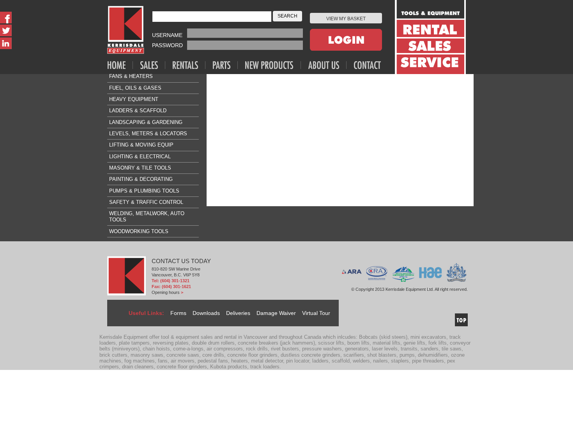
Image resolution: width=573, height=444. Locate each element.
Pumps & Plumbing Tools (144, 191)
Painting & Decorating (141, 179)
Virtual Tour (316, 313)
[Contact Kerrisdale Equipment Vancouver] (367, 65)
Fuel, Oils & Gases (135, 88)
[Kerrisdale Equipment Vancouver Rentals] (189, 65)
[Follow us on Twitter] (6, 30)
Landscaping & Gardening (145, 122)
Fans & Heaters (131, 76)
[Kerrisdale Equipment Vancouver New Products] (273, 65)
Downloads (206, 313)
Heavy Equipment (133, 99)
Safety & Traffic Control (146, 202)
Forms (178, 313)
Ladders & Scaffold (137, 110)
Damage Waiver (276, 313)
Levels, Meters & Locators (148, 133)
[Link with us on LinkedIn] (6, 43)
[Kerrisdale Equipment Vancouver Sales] (152, 65)
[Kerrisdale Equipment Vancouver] (120, 65)
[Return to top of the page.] (461, 319)
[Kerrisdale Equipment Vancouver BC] (125, 30)
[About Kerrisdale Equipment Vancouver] (327, 65)
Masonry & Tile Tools (140, 168)
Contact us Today (181, 261)
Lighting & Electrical (140, 156)
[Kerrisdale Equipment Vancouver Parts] (225, 65)
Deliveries (238, 313)
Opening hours (166, 292)
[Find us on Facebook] (6, 17)
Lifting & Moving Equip (141, 145)
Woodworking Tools (138, 231)
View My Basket (346, 18)
